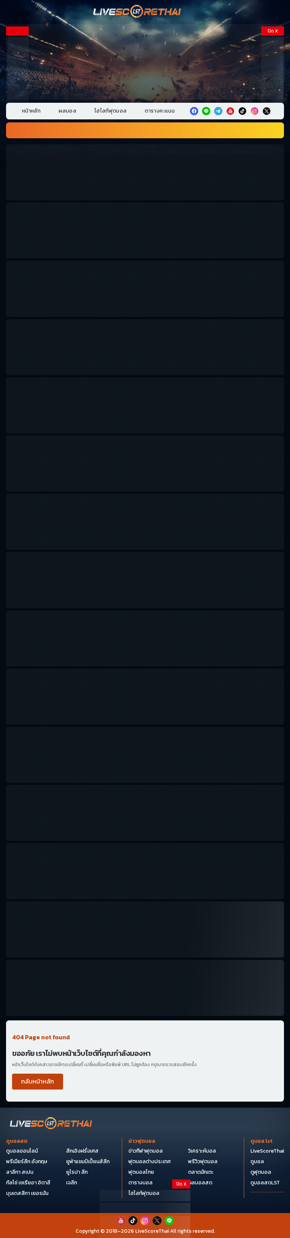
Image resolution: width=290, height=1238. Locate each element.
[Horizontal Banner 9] (145, 638)
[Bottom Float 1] (145, 1227)
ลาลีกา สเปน (19, 1172)
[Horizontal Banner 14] (145, 871)
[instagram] (254, 111)
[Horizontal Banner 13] (145, 813)
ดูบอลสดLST (265, 1183)
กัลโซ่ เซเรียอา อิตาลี (28, 1183)
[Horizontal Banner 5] (145, 405)
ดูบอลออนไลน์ (22, 1151)
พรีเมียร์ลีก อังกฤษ (26, 1161)
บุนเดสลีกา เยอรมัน (27, 1193)
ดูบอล (257, 1161)
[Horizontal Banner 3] (145, 289)
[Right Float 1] (272, 75)
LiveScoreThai (267, 1151)
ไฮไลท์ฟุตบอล (110, 111)
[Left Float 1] (17, 75)
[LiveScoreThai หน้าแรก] (51, 1124)
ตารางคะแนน (159, 111)
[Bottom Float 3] (145, 1208)
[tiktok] (242, 111)
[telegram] (218, 111)
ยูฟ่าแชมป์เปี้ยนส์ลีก (88, 1161)
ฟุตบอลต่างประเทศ (149, 1161)
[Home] (137, 12)
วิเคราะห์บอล (202, 1151)
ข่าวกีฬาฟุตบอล (145, 1151)
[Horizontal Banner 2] (145, 230)
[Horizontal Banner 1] (145, 172)
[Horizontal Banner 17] (145, 988)
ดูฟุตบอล (260, 1172)
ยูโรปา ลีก (77, 1172)
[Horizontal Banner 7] (145, 522)
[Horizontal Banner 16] (145, 929)
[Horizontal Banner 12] (145, 755)
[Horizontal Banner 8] (145, 580)
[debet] (145, 1195)
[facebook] (194, 111)
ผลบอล (67, 111)
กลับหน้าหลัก (37, 1081)
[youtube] (230, 111)
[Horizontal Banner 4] (145, 347)
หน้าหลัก (31, 111)
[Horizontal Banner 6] (145, 463)
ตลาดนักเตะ (200, 1172)
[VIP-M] (145, 62)
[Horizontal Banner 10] (145, 697)
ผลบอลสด (200, 1183)
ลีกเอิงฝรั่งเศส (82, 1151)
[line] (206, 111)
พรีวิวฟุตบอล (203, 1161)
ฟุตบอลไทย (141, 1172)
